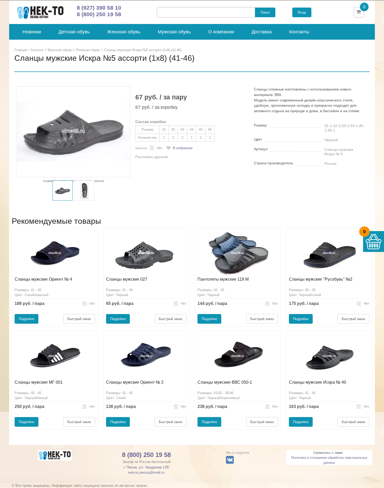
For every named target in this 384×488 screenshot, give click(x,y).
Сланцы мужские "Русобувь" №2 (320, 279)
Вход (302, 12)
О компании (221, 31)
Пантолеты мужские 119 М (223, 279)
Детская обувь (74, 31)
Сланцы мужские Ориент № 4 (43, 279)
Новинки (31, 31)
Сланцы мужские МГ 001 (39, 382)
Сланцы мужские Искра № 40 (317, 382)
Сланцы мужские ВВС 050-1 (224, 382)
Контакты (299, 31)
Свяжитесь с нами (327, 453)
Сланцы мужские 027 (126, 279)
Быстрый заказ (79, 319)
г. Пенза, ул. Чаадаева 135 (146, 467)
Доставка (262, 31)
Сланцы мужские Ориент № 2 (135, 382)
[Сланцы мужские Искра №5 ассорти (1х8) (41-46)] (73, 132)
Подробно (26, 319)
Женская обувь (123, 31)
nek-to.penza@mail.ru (146, 472)
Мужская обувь (174, 31)
